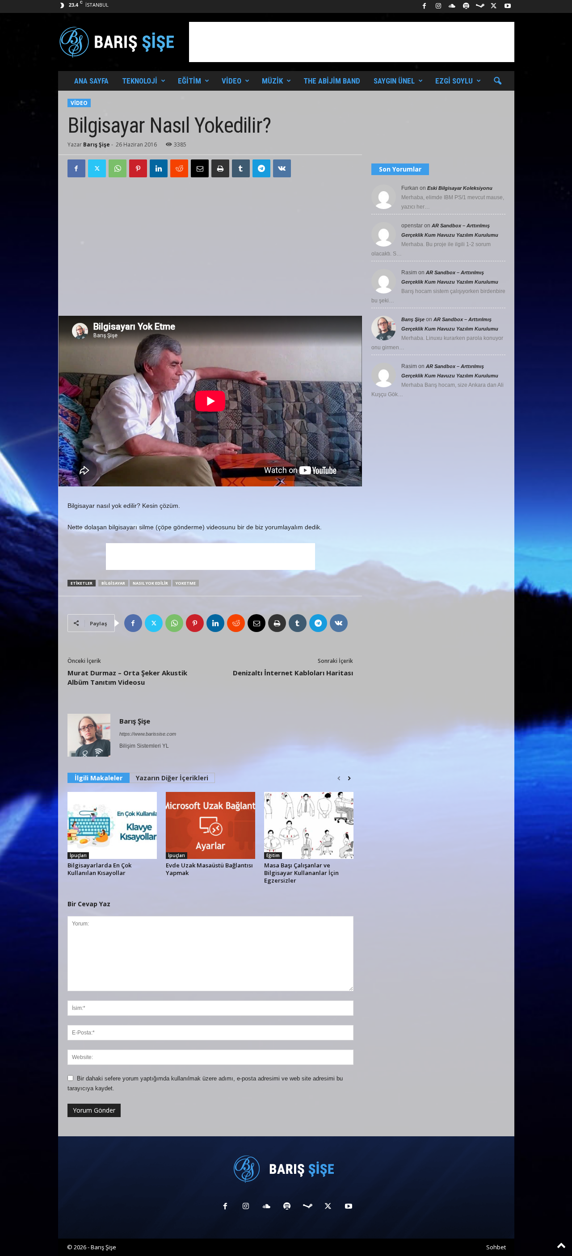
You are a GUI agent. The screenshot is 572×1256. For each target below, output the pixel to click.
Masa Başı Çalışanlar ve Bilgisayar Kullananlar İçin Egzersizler (301, 872)
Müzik (272, 80)
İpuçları (78, 855)
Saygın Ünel (394, 80)
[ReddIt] (179, 168)
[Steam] (480, 6)
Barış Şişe (96, 144)
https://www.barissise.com (147, 734)
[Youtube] (507, 6)
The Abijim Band (331, 80)
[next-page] (349, 778)
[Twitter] (97, 168)
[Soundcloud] (452, 6)
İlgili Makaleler (98, 778)
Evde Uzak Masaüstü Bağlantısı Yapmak (209, 869)
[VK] (282, 168)
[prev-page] (339, 778)
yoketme (186, 583)
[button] (497, 81)
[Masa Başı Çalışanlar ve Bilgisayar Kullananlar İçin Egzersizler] (308, 825)
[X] (493, 6)
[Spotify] (466, 6)
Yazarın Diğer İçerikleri (172, 778)
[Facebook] (424, 6)
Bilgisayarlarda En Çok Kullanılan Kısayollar (99, 869)
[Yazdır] (220, 168)
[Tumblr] (241, 168)
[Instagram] (438, 6)
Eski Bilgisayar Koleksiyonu (459, 188)
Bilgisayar (113, 583)
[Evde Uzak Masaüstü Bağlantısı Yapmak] (210, 825)
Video (231, 80)
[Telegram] (261, 168)
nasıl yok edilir (150, 583)
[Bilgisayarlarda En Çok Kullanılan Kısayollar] (112, 825)
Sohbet (496, 1247)
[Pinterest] (138, 168)
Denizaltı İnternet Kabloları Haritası (293, 672)
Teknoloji (139, 80)
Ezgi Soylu (454, 80)
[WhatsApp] (117, 168)
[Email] (200, 168)
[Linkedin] (159, 168)
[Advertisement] (351, 42)
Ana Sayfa (91, 80)
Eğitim (189, 80)
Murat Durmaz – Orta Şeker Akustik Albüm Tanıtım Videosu (127, 677)
